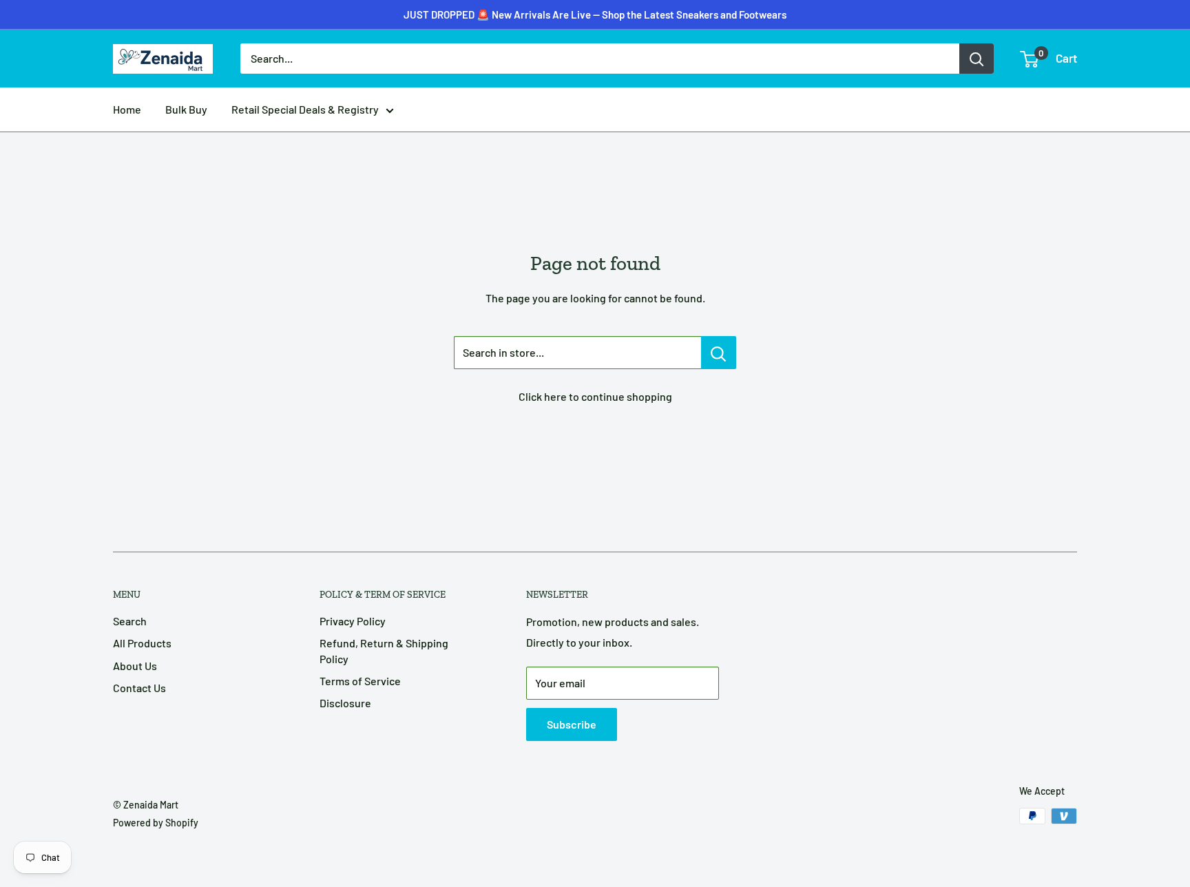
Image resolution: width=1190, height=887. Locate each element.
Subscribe (571, 724)
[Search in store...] (718, 352)
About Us (135, 665)
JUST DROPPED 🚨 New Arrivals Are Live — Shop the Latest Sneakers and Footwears (595, 14)
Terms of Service (360, 680)
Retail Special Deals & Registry (305, 109)
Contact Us (139, 687)
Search (130, 620)
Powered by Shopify (155, 822)
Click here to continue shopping (595, 396)
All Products (142, 642)
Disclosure (345, 702)
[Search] (976, 58)
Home (127, 109)
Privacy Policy (353, 620)
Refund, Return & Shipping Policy (384, 650)
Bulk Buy (186, 109)
